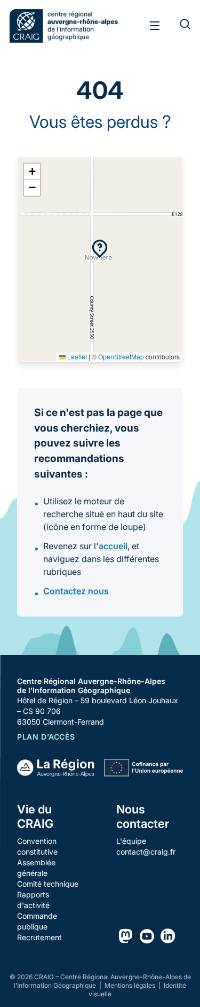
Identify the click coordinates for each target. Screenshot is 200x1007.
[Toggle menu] (155, 26)
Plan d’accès (46, 736)
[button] (99, 248)
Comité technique (47, 883)
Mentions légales (131, 985)
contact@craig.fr (145, 851)
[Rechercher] (178, 26)
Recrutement (39, 937)
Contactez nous (76, 591)
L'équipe (131, 840)
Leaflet (76, 356)
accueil (113, 546)
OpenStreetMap (121, 356)
